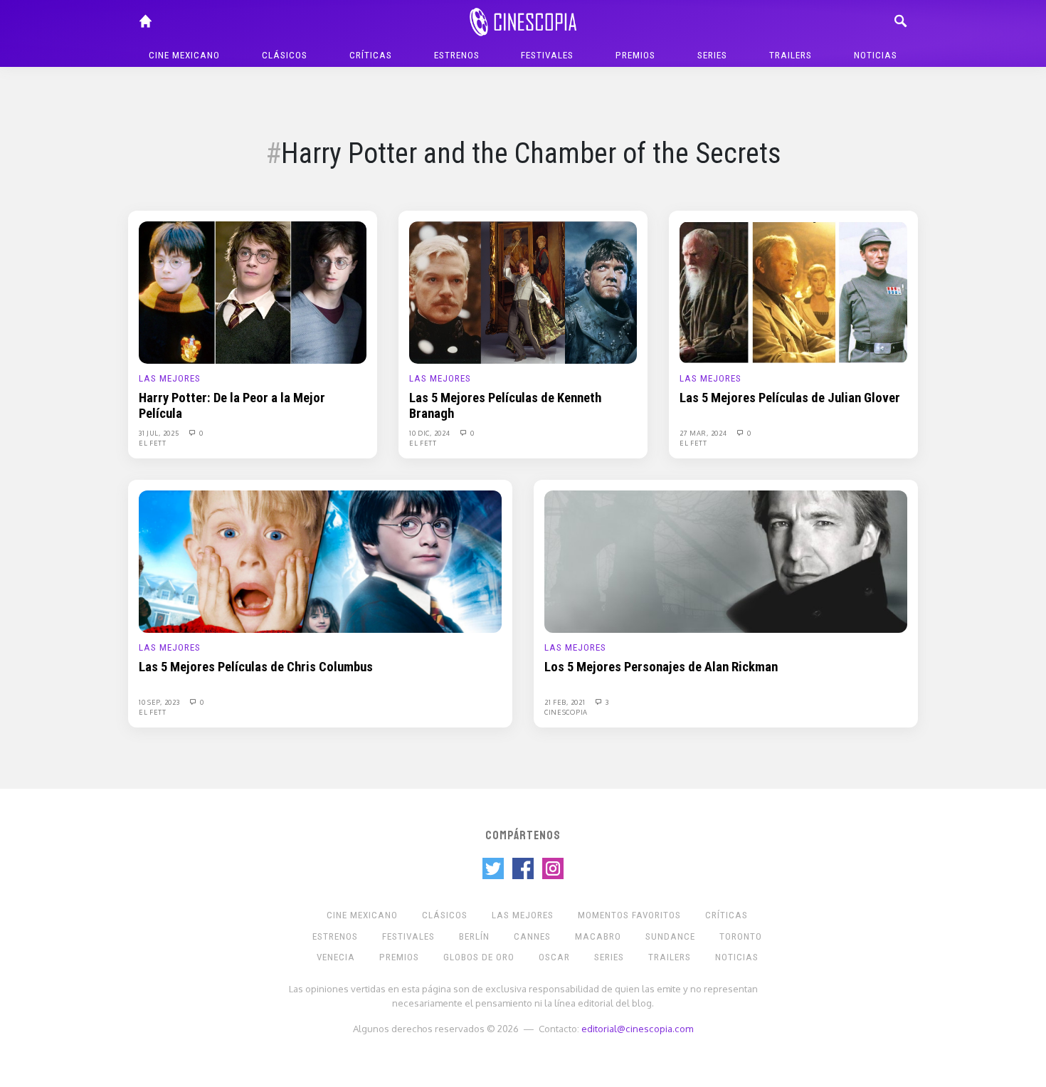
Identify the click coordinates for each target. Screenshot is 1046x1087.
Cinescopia (566, 712)
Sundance (670, 936)
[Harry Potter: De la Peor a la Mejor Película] (252, 292)
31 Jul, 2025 (160, 433)
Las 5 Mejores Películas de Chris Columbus (256, 667)
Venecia (336, 957)
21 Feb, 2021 (565, 702)
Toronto (740, 936)
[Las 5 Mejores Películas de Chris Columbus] (320, 561)
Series (712, 55)
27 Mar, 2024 (704, 433)
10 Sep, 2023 (160, 702)
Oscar (554, 957)
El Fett (153, 443)
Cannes (532, 936)
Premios (635, 55)
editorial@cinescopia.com (637, 1028)
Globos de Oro (478, 957)
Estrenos (457, 55)
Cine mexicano (184, 55)
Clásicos (284, 55)
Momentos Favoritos (629, 915)
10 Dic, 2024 (430, 433)
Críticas (370, 55)
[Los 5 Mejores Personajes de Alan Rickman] (725, 561)
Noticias (875, 55)
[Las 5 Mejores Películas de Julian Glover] (793, 292)
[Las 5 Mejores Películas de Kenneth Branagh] (523, 292)
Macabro (598, 936)
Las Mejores (170, 378)
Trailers (790, 55)
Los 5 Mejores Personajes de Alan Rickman (661, 667)
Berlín (474, 936)
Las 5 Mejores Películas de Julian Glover (790, 398)
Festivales (547, 55)
